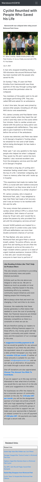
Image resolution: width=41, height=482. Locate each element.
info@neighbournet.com (20, 360)
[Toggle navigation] (36, 3)
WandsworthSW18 (11, 3)
